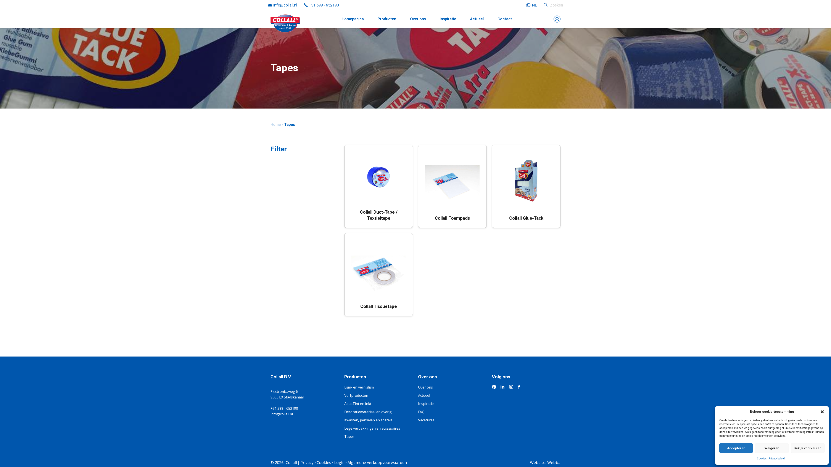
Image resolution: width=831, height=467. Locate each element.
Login (339, 462)
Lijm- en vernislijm (359, 387)
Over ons (418, 19)
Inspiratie (448, 19)
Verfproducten (356, 395)
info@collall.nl (285, 5)
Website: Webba (545, 462)
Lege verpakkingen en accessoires (372, 428)
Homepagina (353, 19)
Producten (387, 19)
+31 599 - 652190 (324, 5)
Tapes (349, 436)
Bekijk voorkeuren (807, 448)
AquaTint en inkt (357, 403)
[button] (822, 411)
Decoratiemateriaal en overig (368, 411)
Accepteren (736, 448)
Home (276, 124)
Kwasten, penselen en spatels (368, 420)
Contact (505, 19)
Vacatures (426, 420)
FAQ (421, 411)
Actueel (477, 19)
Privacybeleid (777, 458)
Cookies (762, 458)
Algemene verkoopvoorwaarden (377, 462)
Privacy (307, 462)
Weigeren (772, 448)
